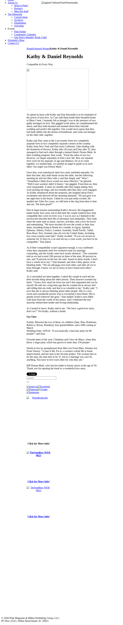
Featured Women (41, 48)
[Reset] (28, 381)
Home (30, 48)
